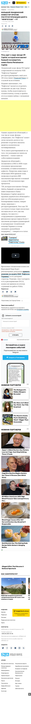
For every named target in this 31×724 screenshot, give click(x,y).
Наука (3, 680)
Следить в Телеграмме (17, 357)
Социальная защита (20, 663)
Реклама (3, 617)
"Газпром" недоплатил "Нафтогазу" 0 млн (16, 239)
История (17, 681)
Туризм (17, 686)
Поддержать (22, 2)
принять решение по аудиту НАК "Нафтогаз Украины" (15, 273)
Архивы (3, 612)
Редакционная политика (8, 620)
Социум (17, 678)
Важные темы (5, 7)
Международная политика (5, 667)
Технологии (4, 683)
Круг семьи (18, 683)
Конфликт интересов (21, 668)
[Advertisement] (15, 115)
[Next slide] (28, 7)
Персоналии (18, 675)
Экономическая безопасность (19, 672)
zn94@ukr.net (22, 636)
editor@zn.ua (4, 640)
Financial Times (20, 78)
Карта (3, 622)
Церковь (3, 688)
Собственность (19, 688)
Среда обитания (5, 686)
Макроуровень (5, 670)
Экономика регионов (7, 678)
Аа (13, 2)
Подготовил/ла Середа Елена (10, 300)
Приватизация (5, 675)
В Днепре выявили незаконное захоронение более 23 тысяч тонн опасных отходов (12, 597)
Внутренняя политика (7, 663)
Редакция (4, 614)
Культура (3, 691)
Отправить (15, 335)
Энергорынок (5, 673)
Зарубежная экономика (22, 666)
